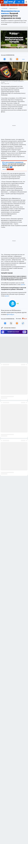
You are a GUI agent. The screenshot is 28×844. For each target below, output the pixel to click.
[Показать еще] (23, 59)
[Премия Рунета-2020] (14, 1)
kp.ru (25, 318)
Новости (3, 5)
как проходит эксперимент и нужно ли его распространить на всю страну (14, 165)
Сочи (8, 5)
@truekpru (10, 314)
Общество (4, 169)
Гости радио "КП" (23, 5)
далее (23, 284)
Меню (2, 2)
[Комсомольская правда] (8, 2)
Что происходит (4, 8)
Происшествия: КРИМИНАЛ (10, 327)
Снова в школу (13, 5)
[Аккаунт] (26, 2)
